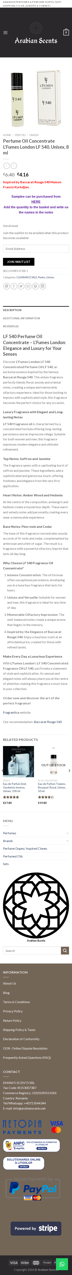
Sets (6, 864)
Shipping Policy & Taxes (19, 1030)
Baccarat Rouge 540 (48, 722)
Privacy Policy (13, 1011)
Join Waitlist (19, 261)
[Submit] (65, 950)
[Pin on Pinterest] (35, 286)
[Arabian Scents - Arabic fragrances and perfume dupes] (35, 32)
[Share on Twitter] (21, 286)
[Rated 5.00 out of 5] (11, 797)
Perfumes (9, 833)
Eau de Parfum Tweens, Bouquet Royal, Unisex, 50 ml (52, 787)
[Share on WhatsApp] (6, 286)
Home (7, 135)
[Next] (69, 779)
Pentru (20, 135)
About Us (9, 983)
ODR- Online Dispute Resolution (25, 1048)
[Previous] (3, 779)
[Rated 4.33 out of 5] (46, 797)
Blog (6, 993)
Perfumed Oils (13, 856)
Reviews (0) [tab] (10, 326)
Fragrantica (11, 712)
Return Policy (12, 1020)
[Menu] (5, 32)
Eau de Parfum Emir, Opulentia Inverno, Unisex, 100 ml (15, 787)
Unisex (34, 135)
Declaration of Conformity (21, 1039)
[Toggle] (67, 833)
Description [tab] (12, 310)
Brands (8, 841)
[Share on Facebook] (14, 286)
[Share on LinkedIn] (42, 286)
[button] (62, 1264)
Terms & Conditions (16, 1002)
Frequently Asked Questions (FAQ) (27, 1057)
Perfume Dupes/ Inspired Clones (25, 848)
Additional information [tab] (21, 318)
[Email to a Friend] (28, 286)
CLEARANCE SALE (26, 277)
